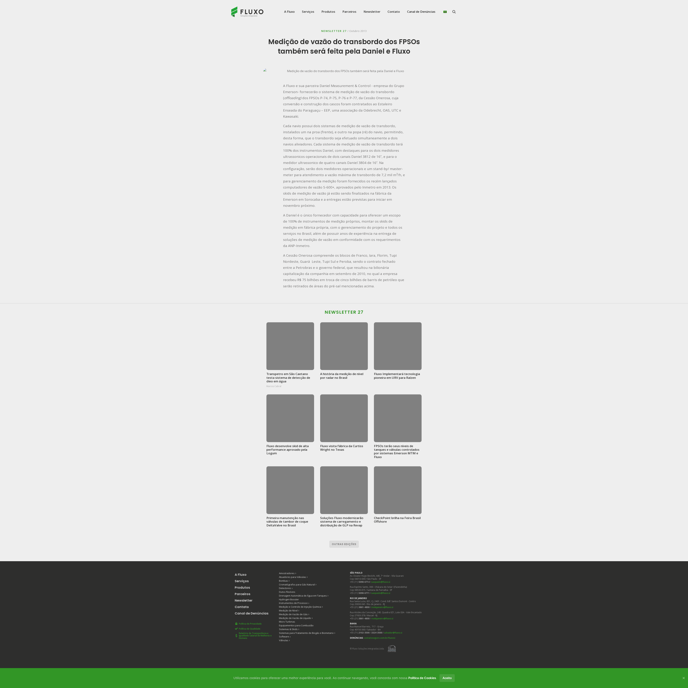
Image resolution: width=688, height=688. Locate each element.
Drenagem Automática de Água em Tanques (303, 595)
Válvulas (283, 640)
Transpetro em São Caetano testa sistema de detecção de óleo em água (288, 377)
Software (284, 636)
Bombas (283, 580)
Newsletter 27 (334, 31)
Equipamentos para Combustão (296, 625)
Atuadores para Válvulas (292, 577)
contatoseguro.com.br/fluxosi (379, 637)
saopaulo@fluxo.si (380, 581)
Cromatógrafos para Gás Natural (297, 584)
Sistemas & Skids (288, 629)
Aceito (447, 678)
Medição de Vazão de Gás (293, 614)
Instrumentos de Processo (293, 603)
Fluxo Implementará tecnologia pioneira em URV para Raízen (397, 376)
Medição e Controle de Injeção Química (300, 606)
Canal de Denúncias (421, 12)
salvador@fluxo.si (393, 632)
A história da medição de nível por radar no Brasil (341, 376)
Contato (394, 12)
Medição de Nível (288, 610)
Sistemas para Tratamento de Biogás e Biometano (306, 633)
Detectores (285, 588)
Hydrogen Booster (289, 599)
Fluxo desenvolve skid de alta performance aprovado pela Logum (287, 449)
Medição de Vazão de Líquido (295, 618)
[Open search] (454, 12)
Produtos (328, 12)
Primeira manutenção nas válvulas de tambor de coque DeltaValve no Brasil (287, 521)
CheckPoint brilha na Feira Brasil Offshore (397, 520)
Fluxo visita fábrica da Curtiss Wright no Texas (341, 448)
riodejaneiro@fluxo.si (382, 607)
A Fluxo (289, 12)
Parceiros (349, 12)
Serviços (308, 12)
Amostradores (287, 573)
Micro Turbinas (287, 621)
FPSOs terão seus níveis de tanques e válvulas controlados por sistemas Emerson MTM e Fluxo (396, 451)
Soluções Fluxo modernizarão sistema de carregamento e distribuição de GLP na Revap (341, 521)
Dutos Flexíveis (287, 591)
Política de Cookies (422, 678)
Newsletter (372, 12)
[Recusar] (683, 678)
